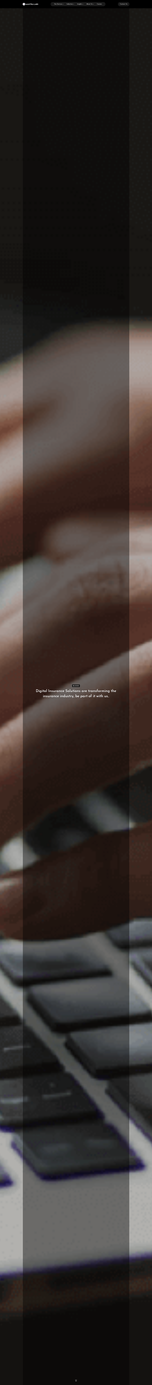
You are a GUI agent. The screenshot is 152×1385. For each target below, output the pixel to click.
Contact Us (123, 4)
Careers (99, 4)
